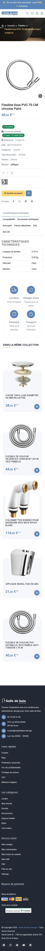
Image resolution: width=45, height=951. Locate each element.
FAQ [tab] (35, 225)
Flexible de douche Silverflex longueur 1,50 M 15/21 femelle (22, 459)
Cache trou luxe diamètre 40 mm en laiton (22, 396)
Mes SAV (6, 859)
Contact (5, 753)
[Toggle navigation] (42, 13)
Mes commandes (9, 849)
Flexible (21, 25)
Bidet (4, 823)
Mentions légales (9, 782)
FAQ (3, 864)
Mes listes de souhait (11, 854)
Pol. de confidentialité (11, 767)
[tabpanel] (22, 506)
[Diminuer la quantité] (3, 173)
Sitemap (5, 874)
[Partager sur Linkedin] (25, 201)
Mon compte (7, 844)
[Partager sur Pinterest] (31, 201)
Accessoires (7, 813)
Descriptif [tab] (7, 225)
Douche (10, 25)
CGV (3, 777)
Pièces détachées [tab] (22, 225)
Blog (4, 757)
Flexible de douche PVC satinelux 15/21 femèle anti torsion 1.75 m (22, 645)
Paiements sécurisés (11, 762)
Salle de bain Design (28, 927)
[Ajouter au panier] (37, 406)
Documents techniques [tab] (28, 219)
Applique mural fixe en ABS (22, 584)
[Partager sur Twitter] (19, 201)
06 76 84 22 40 (13, 717)
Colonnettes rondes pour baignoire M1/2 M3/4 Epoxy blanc (22, 523)
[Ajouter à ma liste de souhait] (29, 193)
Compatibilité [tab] (9, 219)
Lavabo (5, 798)
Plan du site (7, 869)
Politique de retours (10, 772)
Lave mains (7, 828)
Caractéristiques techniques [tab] (16, 213)
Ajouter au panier (14, 193)
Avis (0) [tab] (6, 232)
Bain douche (7, 803)
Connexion (23, 6)
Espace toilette (8, 818)
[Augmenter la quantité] (12, 173)
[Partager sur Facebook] (13, 201)
